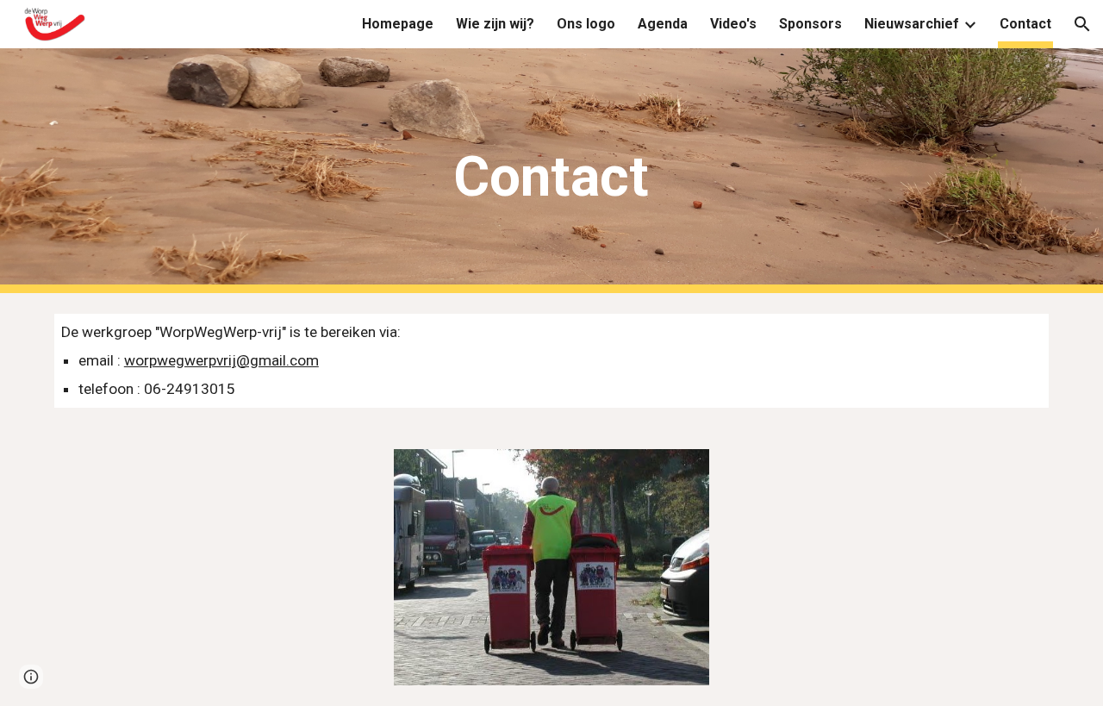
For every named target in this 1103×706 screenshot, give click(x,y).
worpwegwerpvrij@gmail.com (221, 360)
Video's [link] (733, 24)
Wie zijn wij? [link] (495, 24)
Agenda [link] (663, 24)
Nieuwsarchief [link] (911, 24)
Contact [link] (1025, 24)
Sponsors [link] (810, 24)
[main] (551, 171)
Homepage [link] (397, 24)
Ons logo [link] (586, 24)
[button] (1082, 24)
